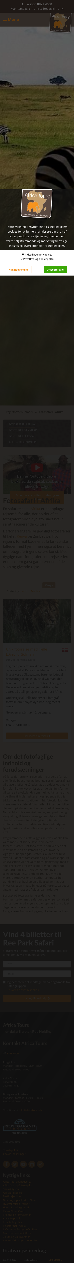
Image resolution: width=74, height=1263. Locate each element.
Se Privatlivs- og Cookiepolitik (37, 259)
